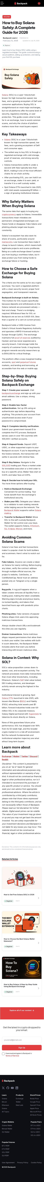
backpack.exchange (11, 393)
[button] (2, 3)
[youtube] (12, 1088)
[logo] (20, 3)
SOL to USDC (36, 1135)
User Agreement (8, 1162)
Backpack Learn (10, 38)
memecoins (7, 242)
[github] (7, 1088)
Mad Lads (19, 1105)
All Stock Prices (36, 1115)
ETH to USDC (36, 1129)
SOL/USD (6, 465)
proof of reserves (22, 338)
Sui (5, 529)
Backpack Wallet (11, 510)
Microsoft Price (35, 1112)
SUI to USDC (35, 1132)
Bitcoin (4, 1102)
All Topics (5, 1112)
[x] (3, 1088)
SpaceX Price (35, 1105)
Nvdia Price (34, 1099)
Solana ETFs (7, 698)
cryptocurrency (9, 214)
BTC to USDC (36, 1125)
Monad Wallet (7, 1129)
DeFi (22, 680)
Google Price (35, 1102)
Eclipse (11, 529)
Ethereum (34, 526)
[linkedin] (16, 1088)
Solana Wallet (7, 1125)
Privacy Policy (22, 1162)
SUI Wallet (5, 1132)
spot (14, 362)
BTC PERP (5, 1146)
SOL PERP (5, 1152)
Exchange (19, 1099)
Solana (5, 95)
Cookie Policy (36, 1162)
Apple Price (34, 1108)
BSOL (22, 701)
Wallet (18, 1102)
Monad (19, 529)
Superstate (34, 714)
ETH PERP (5, 1149)
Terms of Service (12, 1056)
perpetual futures (28, 362)
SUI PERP (5, 1156)
